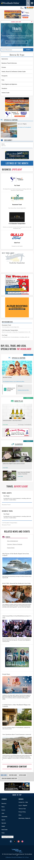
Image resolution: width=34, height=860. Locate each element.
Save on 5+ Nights (22, 124)
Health (3, 826)
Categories (28, 354)
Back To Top (17, 795)
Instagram (23, 841)
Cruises (4, 67)
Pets (3, 80)
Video (3, 833)
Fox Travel (4, 335)
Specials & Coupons (11, 120)
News (3, 806)
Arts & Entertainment (12, 541)
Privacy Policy (22, 812)
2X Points (20, 386)
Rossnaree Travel (6, 325)
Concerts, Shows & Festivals (14, 544)
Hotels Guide (22, 775)
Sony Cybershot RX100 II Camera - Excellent (24, 473)
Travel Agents (7, 493)
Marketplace (18, 401)
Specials (4, 823)
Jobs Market (8, 140)
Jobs (3, 813)
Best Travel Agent (8, 253)
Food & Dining (10, 547)
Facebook (11, 841)
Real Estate (4, 829)
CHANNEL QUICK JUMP (16, 22)
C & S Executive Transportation (10, 330)
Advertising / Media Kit (24, 818)
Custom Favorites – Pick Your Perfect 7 (12, 420)
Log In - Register (23, 805)
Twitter (15, 841)
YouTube (19, 841)
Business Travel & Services (9, 63)
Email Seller (5, 424)
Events (8, 537)
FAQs (20, 815)
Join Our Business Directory (16, 42)
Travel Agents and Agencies (9, 84)
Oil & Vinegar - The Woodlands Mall (24, 424)
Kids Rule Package (7, 377)
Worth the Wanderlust (17, 263)
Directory (4, 803)
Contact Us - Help (23, 802)
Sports (3, 820)
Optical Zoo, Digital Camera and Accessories (14, 463)
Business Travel (7, 511)
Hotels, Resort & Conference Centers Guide (14, 71)
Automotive (5, 59)
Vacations (4, 88)
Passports (4, 76)
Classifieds (19, 444)
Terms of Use (22, 808)
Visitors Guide (5, 92)
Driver (3, 144)
